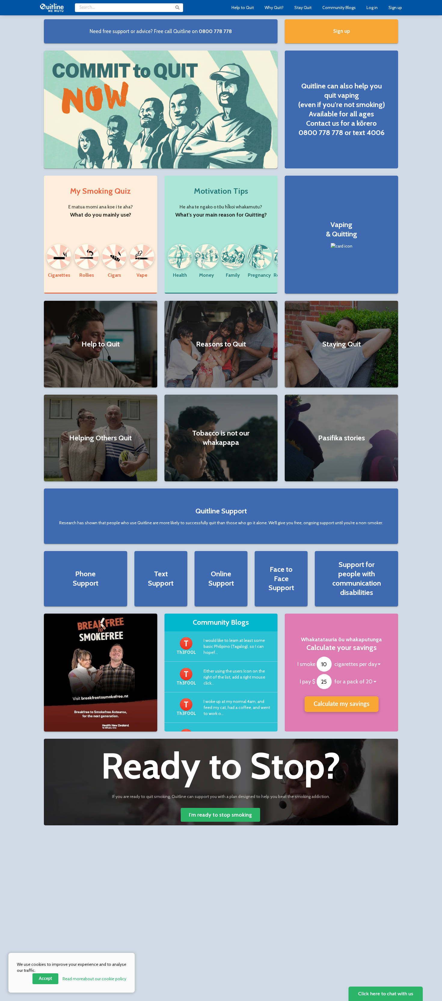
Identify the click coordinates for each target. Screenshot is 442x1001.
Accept (45, 979)
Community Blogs (339, 7)
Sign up (395, 7)
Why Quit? (274, 7)
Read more (94, 978)
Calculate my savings (342, 704)
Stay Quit (303, 7)
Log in (372, 7)
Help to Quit (243, 7)
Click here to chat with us (385, 993)
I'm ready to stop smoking (220, 815)
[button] (161, 31)
